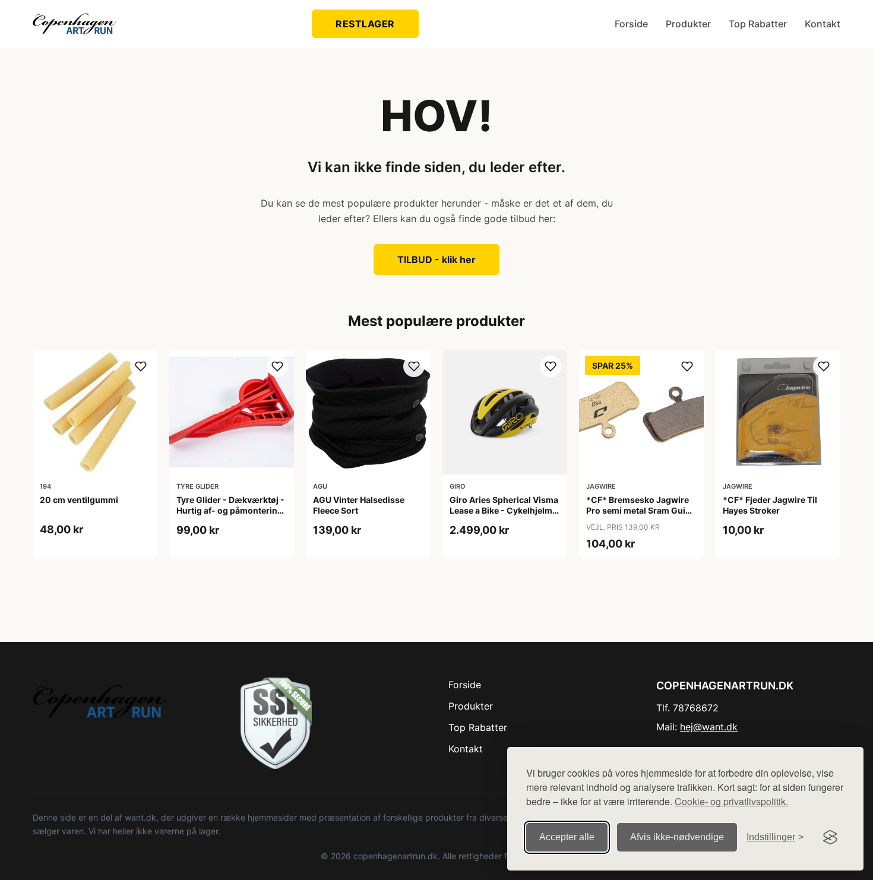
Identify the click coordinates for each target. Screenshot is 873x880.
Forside (631, 24)
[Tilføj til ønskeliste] (140, 366)
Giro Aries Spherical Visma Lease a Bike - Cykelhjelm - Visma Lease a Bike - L (504, 510)
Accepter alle (566, 837)
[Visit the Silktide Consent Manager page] (830, 837)
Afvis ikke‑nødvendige (677, 837)
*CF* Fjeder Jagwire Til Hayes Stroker (770, 505)
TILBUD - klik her (436, 259)
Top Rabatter (758, 24)
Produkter (688, 24)
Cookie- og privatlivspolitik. (731, 801)
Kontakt (822, 24)
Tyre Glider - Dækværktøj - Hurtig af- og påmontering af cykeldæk (230, 510)
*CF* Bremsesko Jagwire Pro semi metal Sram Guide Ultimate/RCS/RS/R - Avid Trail (640, 516)
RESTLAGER (365, 24)
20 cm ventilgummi (79, 500)
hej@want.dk (709, 727)
